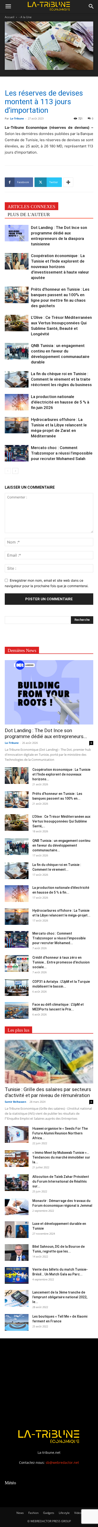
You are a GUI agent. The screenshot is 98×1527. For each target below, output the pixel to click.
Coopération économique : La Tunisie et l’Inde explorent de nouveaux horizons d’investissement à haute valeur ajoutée (60, 266)
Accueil (9, 17)
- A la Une (25, 17)
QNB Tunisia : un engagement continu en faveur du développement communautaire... (61, 845)
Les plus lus (18, 1030)
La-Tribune (17, 118)
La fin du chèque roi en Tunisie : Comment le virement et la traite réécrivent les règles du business (61, 379)
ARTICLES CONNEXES (31, 206)
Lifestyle (64, 1513)
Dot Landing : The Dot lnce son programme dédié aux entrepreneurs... (46, 733)
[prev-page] (8, 471)
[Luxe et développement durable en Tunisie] (17, 1229)
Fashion (33, 1513)
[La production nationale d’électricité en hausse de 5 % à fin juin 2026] (17, 402)
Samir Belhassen (15, 1101)
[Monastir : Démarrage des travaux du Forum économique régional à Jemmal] (17, 1206)
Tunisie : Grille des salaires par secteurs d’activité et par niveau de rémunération (48, 1092)
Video (78, 1513)
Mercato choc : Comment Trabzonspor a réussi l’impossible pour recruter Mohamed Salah (62, 453)
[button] (8, 6)
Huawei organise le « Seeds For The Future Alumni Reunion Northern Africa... (60, 1133)
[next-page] (15, 471)
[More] (68, 182)
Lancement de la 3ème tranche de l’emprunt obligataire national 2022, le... (59, 1297)
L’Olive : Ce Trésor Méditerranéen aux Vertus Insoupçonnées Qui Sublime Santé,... (61, 821)
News (20, 1513)
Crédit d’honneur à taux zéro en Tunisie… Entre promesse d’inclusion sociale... (61, 962)
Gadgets (48, 1513)
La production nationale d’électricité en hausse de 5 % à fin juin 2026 (60, 402)
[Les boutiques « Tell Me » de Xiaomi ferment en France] (17, 1322)
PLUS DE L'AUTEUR (29, 214)
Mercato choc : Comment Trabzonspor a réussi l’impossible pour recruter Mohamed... (59, 938)
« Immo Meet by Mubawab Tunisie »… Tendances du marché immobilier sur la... (61, 1157)
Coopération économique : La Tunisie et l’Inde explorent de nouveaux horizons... (61, 774)
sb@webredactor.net (62, 1462)
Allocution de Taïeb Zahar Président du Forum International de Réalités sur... (60, 1181)
